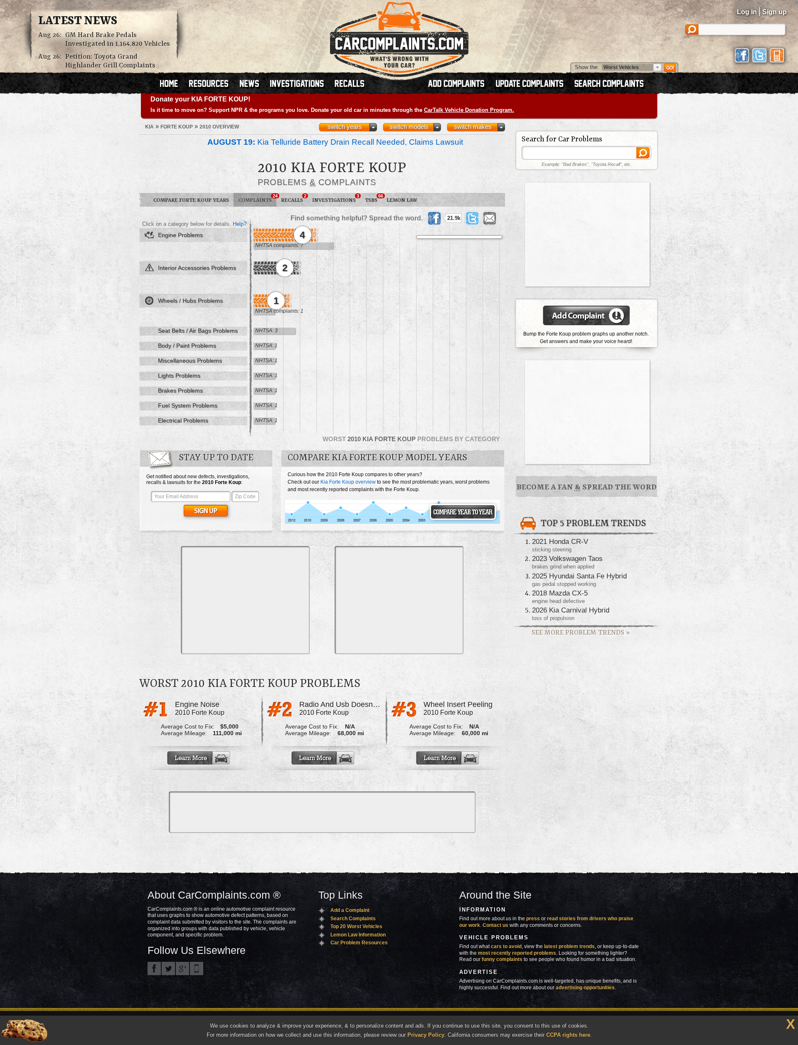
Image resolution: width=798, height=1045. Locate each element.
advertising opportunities (585, 988)
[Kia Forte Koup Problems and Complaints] (392, 522)
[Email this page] (489, 218)
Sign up (774, 11)
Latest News (77, 21)
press (533, 918)
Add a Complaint (349, 910)
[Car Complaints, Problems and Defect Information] (399, 37)
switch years (345, 127)
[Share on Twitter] (472, 218)
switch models (409, 127)
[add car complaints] (460, 84)
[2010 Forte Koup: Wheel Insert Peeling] (448, 758)
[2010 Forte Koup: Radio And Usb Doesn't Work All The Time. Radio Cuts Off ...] (324, 758)
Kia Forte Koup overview (348, 482)
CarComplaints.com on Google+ (182, 968)
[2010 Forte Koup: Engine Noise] (199, 758)
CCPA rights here (568, 1035)
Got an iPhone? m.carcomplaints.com (196, 968)
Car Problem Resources (359, 943)
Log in (747, 11)
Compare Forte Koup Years (191, 200)
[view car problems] (172, 84)
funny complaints (502, 959)
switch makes (473, 127)
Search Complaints (353, 918)
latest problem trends (569, 946)
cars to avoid (506, 946)
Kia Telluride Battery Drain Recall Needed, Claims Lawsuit (335, 142)
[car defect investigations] (300, 84)
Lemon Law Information (358, 935)
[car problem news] (252, 84)
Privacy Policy (425, 1035)
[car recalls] (350, 84)
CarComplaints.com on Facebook (154, 968)
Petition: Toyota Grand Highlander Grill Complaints (110, 61)
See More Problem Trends (581, 633)
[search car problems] (612, 84)
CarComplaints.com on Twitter (168, 968)
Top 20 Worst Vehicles (356, 926)
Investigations (335, 198)
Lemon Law (402, 200)
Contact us (495, 925)
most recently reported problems (517, 953)
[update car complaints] (533, 84)
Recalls (293, 198)
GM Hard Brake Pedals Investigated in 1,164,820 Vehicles (117, 39)
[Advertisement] (245, 600)
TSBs (373, 198)
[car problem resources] (212, 84)
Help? (239, 224)
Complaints (257, 198)
